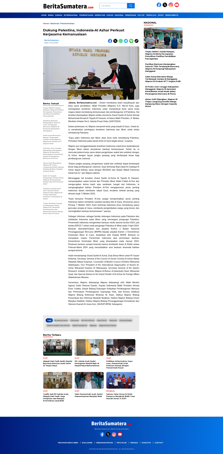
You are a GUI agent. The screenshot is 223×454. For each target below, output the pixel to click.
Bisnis (51, 15)
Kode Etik (146, 443)
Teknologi (151, 15)
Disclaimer (87, 443)
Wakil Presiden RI (80, 325)
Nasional (119, 15)
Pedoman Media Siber (68, 443)
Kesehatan (100, 15)
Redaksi (134, 443)
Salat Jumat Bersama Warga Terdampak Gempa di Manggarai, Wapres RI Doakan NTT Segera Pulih (163, 79)
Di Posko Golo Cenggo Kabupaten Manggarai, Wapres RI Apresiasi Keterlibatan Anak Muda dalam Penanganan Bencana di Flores (162, 90)
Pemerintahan (86, 15)
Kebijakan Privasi (104, 443)
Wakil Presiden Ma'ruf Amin (58, 325)
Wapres (93, 325)
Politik (140, 15)
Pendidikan (130, 15)
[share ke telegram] (126, 42)
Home (43, 15)
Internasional (71, 15)
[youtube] (177, 6)
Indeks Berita (171, 15)
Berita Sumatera (51, 40)
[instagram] (171, 6)
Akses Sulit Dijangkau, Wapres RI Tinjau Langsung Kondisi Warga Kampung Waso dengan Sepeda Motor (161, 103)
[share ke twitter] (116, 42)
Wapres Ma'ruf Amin (107, 325)
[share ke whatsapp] (121, 42)
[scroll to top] (214, 450)
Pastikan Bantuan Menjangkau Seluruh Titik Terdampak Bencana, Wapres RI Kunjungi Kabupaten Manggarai (162, 67)
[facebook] (159, 6)
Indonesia (74, 320)
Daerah (58, 15)
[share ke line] (131, 42)
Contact (159, 443)
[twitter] (165, 6)
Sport (161, 15)
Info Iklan (122, 443)
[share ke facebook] (110, 42)
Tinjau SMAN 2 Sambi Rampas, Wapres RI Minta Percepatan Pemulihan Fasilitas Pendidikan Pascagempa (160, 55)
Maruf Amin (102, 320)
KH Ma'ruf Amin (88, 320)
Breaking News (61, 320)
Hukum (110, 15)
